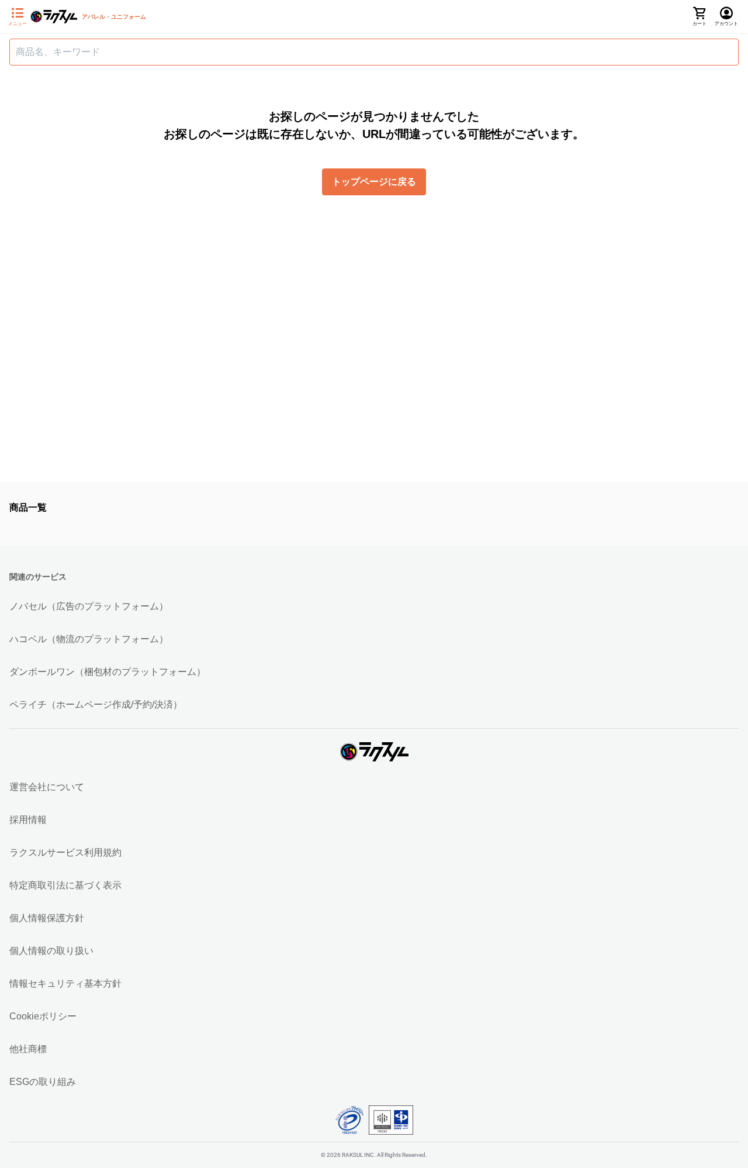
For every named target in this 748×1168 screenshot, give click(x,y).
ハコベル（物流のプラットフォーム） (88, 639)
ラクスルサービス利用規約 (65, 852)
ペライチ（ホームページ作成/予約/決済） (95, 704)
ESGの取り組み (42, 1082)
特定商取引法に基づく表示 (65, 885)
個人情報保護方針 (46, 918)
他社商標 (28, 1049)
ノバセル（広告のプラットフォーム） (88, 606)
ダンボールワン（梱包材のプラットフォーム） (107, 672)
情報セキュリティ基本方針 (65, 983)
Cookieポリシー (43, 1016)
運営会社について (46, 787)
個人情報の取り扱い (51, 951)
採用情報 (28, 820)
